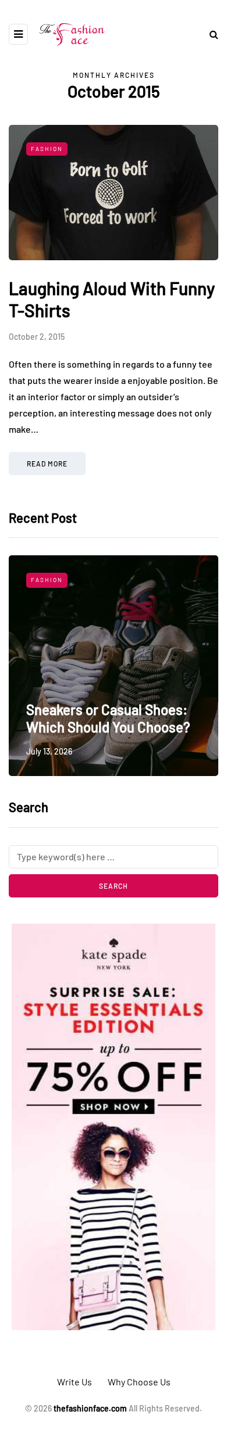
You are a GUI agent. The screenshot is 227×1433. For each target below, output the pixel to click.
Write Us (74, 1381)
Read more (47, 463)
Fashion (47, 148)
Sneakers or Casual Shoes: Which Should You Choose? (108, 718)
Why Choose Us (139, 1381)
